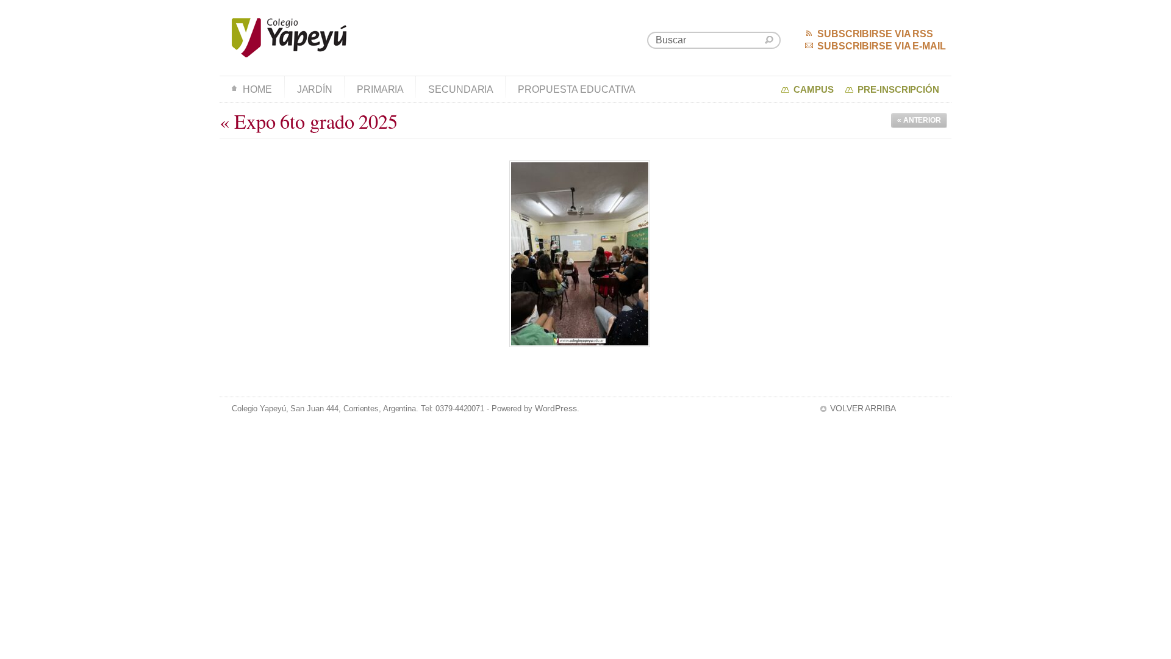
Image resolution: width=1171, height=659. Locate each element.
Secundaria (460, 89)
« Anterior (919, 120)
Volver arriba (863, 408)
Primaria (380, 89)
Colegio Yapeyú (289, 37)
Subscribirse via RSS (875, 33)
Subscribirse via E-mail (881, 46)
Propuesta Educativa (577, 89)
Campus (813, 90)
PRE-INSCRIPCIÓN (898, 90)
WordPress (556, 408)
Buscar (769, 40)
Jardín (314, 89)
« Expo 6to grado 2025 (309, 121)
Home (257, 89)
